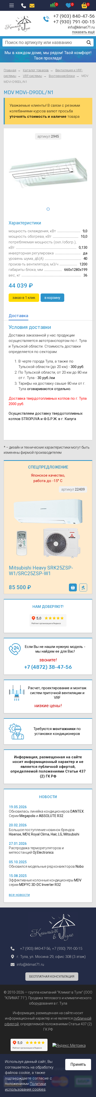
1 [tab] (48, 209)
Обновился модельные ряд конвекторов (46, 866)
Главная (10, 70)
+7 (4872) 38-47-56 (48, 667)
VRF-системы (32, 76)
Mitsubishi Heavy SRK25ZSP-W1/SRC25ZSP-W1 (41, 570)
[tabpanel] (48, 174)
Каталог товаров (36, 70)
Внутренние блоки (62, 76)
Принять (78, 1064)
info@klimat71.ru (81, 27)
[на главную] (18, 23)
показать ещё (83, 32)
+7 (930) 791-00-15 (74, 22)
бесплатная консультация (51, 976)
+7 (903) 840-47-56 (74, 16)
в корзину (73, 587)
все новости (19, 894)
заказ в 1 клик (83, 587)
